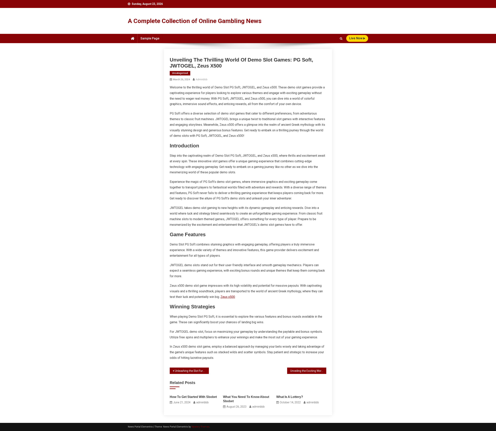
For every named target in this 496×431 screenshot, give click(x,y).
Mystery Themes (200, 426)
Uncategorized (180, 73)
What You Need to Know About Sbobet (246, 399)
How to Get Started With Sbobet (193, 397)
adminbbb (202, 79)
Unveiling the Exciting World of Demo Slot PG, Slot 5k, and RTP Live (308, 370)
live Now (356, 38)
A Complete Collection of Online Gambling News (195, 21)
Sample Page (149, 38)
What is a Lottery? (289, 397)
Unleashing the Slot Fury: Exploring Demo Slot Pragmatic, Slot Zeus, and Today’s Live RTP (192, 370)
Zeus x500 (227, 297)
